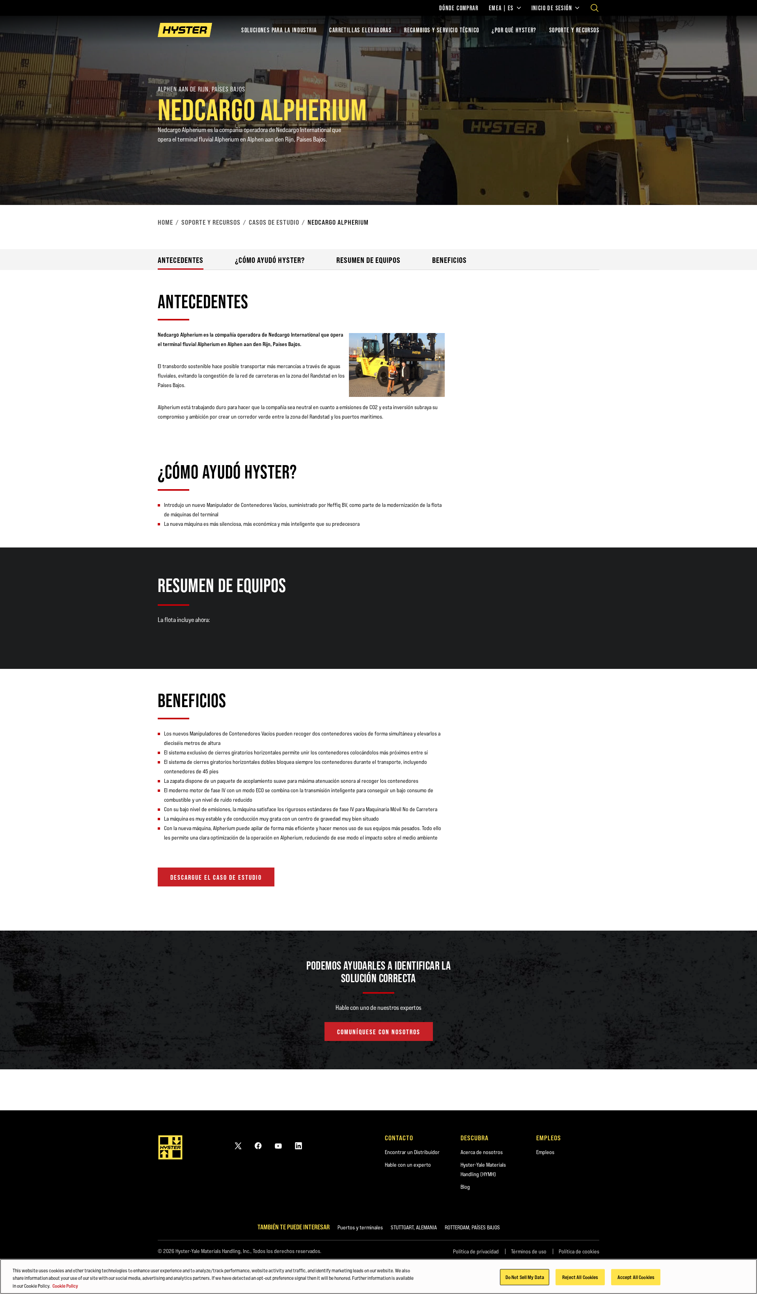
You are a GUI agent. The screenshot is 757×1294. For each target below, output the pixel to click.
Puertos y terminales (360, 1227)
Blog (465, 1187)
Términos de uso (528, 1251)
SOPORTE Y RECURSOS (574, 30)
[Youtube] (278, 1145)
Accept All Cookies (635, 1277)
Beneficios (449, 259)
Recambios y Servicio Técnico (441, 30)
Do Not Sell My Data (524, 1277)
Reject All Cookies (580, 1277)
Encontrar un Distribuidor (412, 1152)
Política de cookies (579, 1251)
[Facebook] (258, 1145)
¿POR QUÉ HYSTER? (514, 30)
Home (165, 222)
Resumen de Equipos (368, 259)
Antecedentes (180, 259)
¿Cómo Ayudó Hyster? (270, 259)
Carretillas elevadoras (360, 30)
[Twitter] (238, 1145)
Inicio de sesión (551, 8)
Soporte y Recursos (211, 222)
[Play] (732, 180)
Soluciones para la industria (279, 30)
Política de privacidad (476, 1251)
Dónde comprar (458, 8)
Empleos (545, 1152)
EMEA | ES (501, 8)
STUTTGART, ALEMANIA (414, 1227)
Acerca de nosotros (482, 1152)
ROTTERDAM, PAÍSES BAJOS (472, 1227)
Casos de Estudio (274, 222)
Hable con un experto (408, 1165)
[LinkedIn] (298, 1145)
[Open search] (594, 8)
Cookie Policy (65, 1286)
